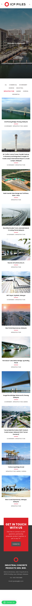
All (6, 85)
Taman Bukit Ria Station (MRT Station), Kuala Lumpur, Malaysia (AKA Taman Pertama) (16, 432)
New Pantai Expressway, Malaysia (16, 328)
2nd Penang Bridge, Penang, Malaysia (16, 122)
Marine (18, 91)
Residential (16, 94)
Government (23, 85)
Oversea (25, 91)
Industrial (19, 88)
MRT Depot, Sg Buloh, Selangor (16, 295)
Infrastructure (9, 91)
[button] (9, 602)
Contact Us (16, 544)
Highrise (11, 88)
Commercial (13, 85)
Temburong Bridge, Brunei (16, 467)
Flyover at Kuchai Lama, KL (16, 263)
